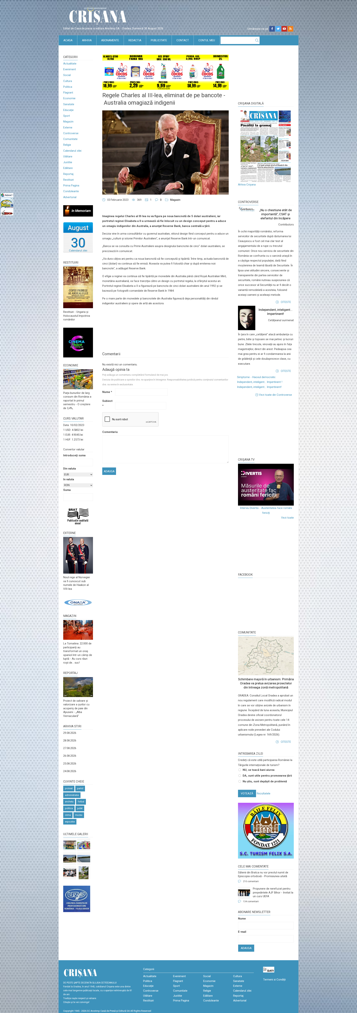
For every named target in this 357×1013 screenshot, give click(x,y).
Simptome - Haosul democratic (256, 377)
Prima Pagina (71, 185)
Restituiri (68, 179)
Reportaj (68, 174)
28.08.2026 (69, 740)
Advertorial (69, 197)
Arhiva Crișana (247, 184)
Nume (107, 392)
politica (69, 808)
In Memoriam (81, 211)
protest (69, 788)
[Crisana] (98, 17)
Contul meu (206, 40)
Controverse (70, 133)
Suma (67, 490)
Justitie (67, 162)
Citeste (286, 302)
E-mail (242, 931)
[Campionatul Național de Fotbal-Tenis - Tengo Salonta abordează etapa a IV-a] (69, 844)
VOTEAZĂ (247, 793)
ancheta (69, 801)
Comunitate (70, 139)
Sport (66, 115)
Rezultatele (263, 793)
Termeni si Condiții (274, 979)
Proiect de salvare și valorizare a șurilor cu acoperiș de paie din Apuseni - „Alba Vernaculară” (76, 708)
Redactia (134, 40)
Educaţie (68, 110)
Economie (69, 98)
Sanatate (68, 104)
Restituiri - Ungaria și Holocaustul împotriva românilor (76, 315)
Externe (67, 127)
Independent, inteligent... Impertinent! (259, 387)
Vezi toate (287, 517)
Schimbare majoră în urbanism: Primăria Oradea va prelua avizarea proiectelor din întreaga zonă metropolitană (266, 683)
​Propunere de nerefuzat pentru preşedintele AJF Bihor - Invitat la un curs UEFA (273, 892)
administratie (72, 795)
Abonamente (110, 40)
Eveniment (69, 69)
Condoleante (71, 191)
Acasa (68, 40)
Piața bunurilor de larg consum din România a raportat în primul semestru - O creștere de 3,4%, (77, 400)
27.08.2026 (69, 748)
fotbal (81, 801)
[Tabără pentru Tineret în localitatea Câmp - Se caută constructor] (69, 858)
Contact (182, 40)
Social (67, 75)
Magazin (68, 121)
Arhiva (87, 40)
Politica (67, 86)
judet (80, 808)
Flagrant (68, 92)
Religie (67, 144)
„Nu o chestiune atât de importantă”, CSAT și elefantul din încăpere (275, 214)
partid (80, 788)
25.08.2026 (69, 763)
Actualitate (69, 63)
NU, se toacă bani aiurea (258, 770)
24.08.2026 (69, 771)
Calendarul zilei (72, 150)
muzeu (78, 815)
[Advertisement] (266, 427)
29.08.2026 (69, 733)
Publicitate (159, 40)
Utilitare (67, 156)
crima (68, 815)
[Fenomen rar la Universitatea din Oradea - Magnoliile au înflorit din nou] (83, 872)
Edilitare (68, 168)
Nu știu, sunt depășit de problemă (265, 781)
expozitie (70, 821)
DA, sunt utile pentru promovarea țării (267, 775)
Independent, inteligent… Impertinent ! (259, 382)
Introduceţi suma (74, 455)
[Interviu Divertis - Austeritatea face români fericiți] (266, 485)
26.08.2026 (69, 755)
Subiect (107, 403)
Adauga (246, 948)
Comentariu (108, 432)
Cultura (67, 81)
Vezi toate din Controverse (275, 394)
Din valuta (69, 468)
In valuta (68, 479)
